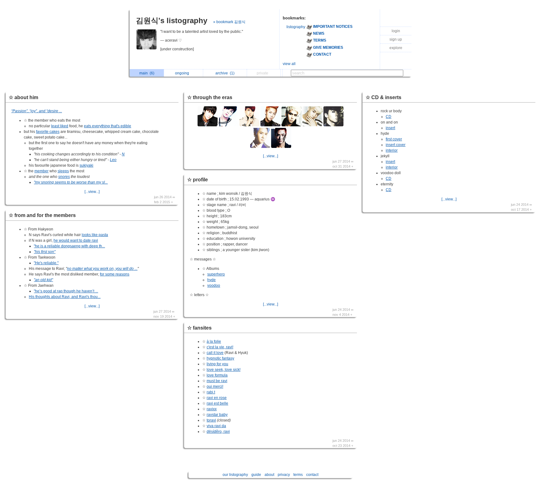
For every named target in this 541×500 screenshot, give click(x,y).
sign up (395, 39)
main (146, 73)
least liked (59, 126)
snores (64, 176)
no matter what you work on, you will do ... (102, 268)
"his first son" (44, 252)
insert (390, 128)
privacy (284, 474)
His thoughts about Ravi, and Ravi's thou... (64, 297)
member (41, 171)
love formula (217, 375)
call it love (215, 353)
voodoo (213, 285)
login (396, 31)
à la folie (214, 341)
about (269, 474)
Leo (113, 160)
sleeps (63, 171)
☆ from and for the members (42, 215)
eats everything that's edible (107, 126)
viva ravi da (216, 426)
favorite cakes (47, 131)
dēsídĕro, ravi (218, 431)
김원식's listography (171, 20)
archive (224, 73)
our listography (235, 474)
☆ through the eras (209, 97)
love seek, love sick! (223, 369)
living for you (217, 364)
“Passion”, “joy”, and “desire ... (36, 111)
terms (298, 474)
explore (395, 48)
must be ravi (217, 381)
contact (312, 474)
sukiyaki (86, 165)
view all (289, 64)
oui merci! (215, 386)
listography (295, 27)
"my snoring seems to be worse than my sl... (71, 182)
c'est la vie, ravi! (220, 347)
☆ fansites (199, 328)
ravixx (212, 409)
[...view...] (92, 191)
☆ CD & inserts (383, 97)
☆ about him (23, 97)
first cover (394, 139)
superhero (216, 274)
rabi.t (211, 392)
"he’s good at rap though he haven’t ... (66, 291)
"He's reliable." (46, 263)
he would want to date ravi (76, 240)
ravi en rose (217, 398)
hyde (211, 280)
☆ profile (197, 179)
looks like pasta (95, 235)
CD (388, 116)
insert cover (395, 145)
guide (256, 474)
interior (392, 150)
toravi (211, 420)
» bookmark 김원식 (229, 22)
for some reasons (114, 274)
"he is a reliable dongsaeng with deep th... (69, 246)
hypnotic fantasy (220, 358)
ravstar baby (217, 414)
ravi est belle (217, 403)
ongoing (183, 73)
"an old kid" (43, 280)
